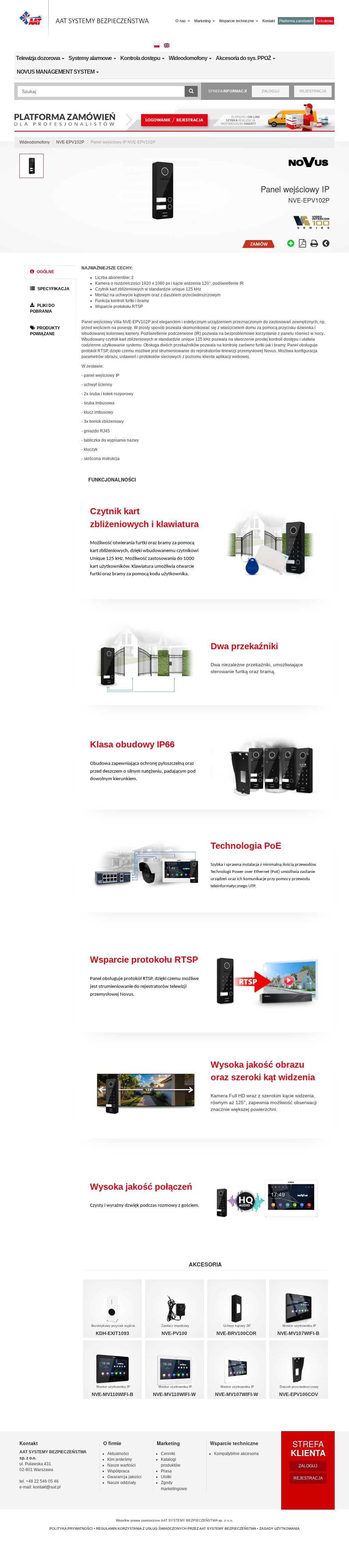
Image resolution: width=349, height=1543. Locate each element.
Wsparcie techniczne (237, 21)
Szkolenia (325, 21)
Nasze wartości (121, 1465)
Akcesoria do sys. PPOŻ (244, 58)
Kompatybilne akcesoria (236, 1453)
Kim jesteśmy (119, 1459)
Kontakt (268, 21)
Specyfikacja (53, 288)
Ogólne (45, 271)
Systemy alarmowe (91, 58)
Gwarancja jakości (124, 1476)
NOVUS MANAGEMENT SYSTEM (56, 72)
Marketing (203, 21)
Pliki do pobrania (42, 308)
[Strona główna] (84, 19)
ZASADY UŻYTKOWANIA (279, 1528)
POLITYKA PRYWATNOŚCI (71, 1528)
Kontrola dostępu (140, 58)
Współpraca (118, 1471)
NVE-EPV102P (70, 142)
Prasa (166, 1471)
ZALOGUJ (270, 91)
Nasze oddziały (121, 1482)
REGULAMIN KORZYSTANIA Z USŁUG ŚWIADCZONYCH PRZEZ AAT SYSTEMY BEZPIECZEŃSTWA (176, 1528)
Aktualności (118, 1453)
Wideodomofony (188, 58)
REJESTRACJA (313, 91)
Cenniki (168, 1453)
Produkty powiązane (45, 331)
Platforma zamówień (296, 21)
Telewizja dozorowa (38, 58)
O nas (181, 21)
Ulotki (166, 1476)
